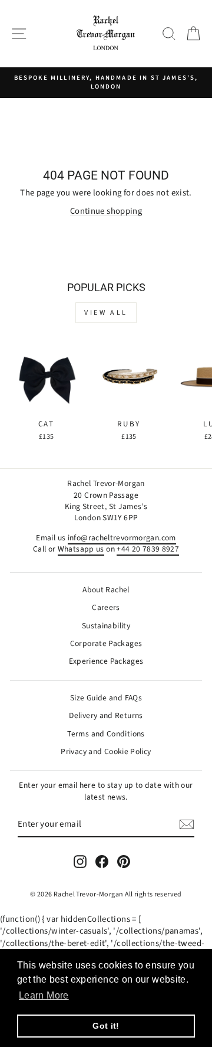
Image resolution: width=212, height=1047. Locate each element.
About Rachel (105, 589)
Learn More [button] (44, 995)
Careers (106, 607)
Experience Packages (106, 661)
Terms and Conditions (105, 733)
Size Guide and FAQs (106, 697)
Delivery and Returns (106, 715)
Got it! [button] (106, 1025)
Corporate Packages (106, 643)
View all (106, 313)
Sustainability (106, 625)
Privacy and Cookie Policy (106, 751)
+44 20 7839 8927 (148, 549)
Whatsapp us (81, 549)
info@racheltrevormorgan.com (122, 537)
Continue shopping (106, 211)
